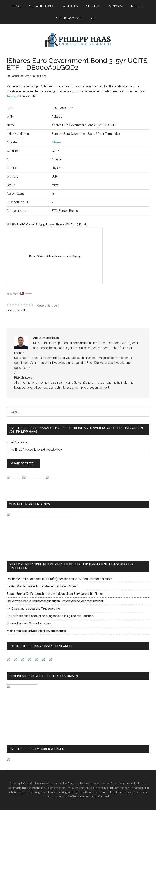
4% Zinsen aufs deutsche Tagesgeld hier (34, 608)
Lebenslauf (78, 343)
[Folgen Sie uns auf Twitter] (17, 661)
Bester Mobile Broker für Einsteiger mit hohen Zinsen (42, 586)
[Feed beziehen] (31, 661)
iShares (57, 142)
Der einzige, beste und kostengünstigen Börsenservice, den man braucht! (55, 601)
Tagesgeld (14, 96)
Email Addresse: (17, 442)
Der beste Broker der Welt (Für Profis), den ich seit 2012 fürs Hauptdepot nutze (59, 579)
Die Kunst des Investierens (112, 363)
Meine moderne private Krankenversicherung (36, 631)
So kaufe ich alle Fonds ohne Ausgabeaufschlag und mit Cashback (51, 616)
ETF (23, 310)
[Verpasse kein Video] (38, 661)
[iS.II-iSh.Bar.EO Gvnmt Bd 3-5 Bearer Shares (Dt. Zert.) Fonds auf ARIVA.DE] (58, 289)
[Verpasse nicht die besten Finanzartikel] (52, 661)
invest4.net (59, 363)
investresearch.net (78, 40)
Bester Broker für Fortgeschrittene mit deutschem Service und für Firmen (55, 594)
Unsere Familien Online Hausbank (29, 623)
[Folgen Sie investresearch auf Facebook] (10, 661)
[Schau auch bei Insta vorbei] (45, 661)
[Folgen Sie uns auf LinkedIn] (24, 661)
